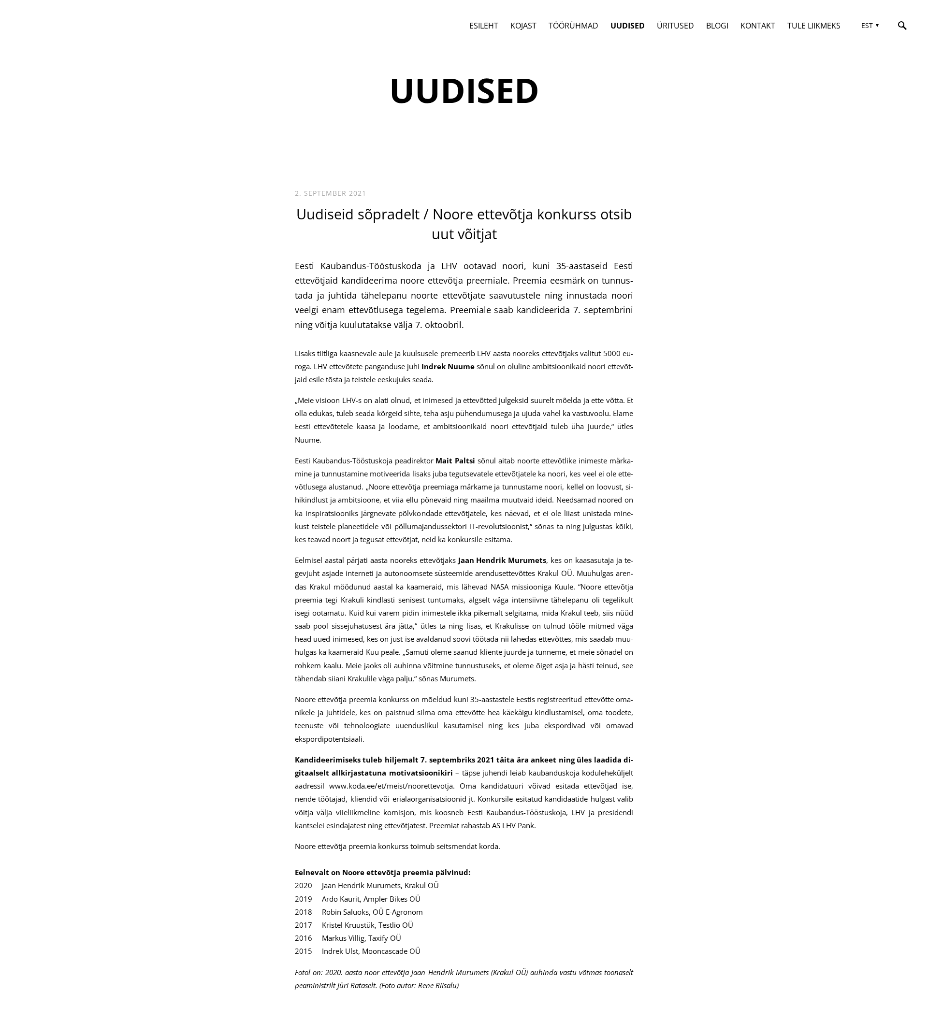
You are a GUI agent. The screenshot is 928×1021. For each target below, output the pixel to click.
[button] (868, 25)
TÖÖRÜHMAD (573, 25)
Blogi (717, 25)
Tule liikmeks (814, 25)
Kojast (523, 25)
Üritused (675, 25)
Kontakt (757, 25)
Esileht (483, 25)
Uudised (627, 25)
